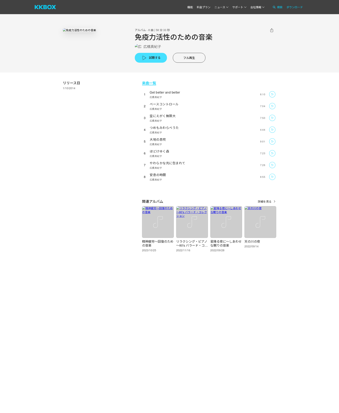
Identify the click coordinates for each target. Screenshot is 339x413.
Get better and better (165, 92)
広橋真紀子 (152, 46)
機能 (190, 7)
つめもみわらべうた (164, 127)
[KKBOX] (45, 7)
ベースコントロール (164, 104)
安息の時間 (158, 175)
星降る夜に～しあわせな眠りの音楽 (226, 243)
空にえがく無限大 (163, 116)
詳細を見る (265, 201)
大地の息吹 (158, 139)
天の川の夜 (252, 241)
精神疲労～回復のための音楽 (157, 243)
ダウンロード (294, 7)
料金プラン (204, 7)
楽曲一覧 (149, 82)
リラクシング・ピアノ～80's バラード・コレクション (192, 245)
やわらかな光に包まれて (167, 163)
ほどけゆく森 (159, 151)
